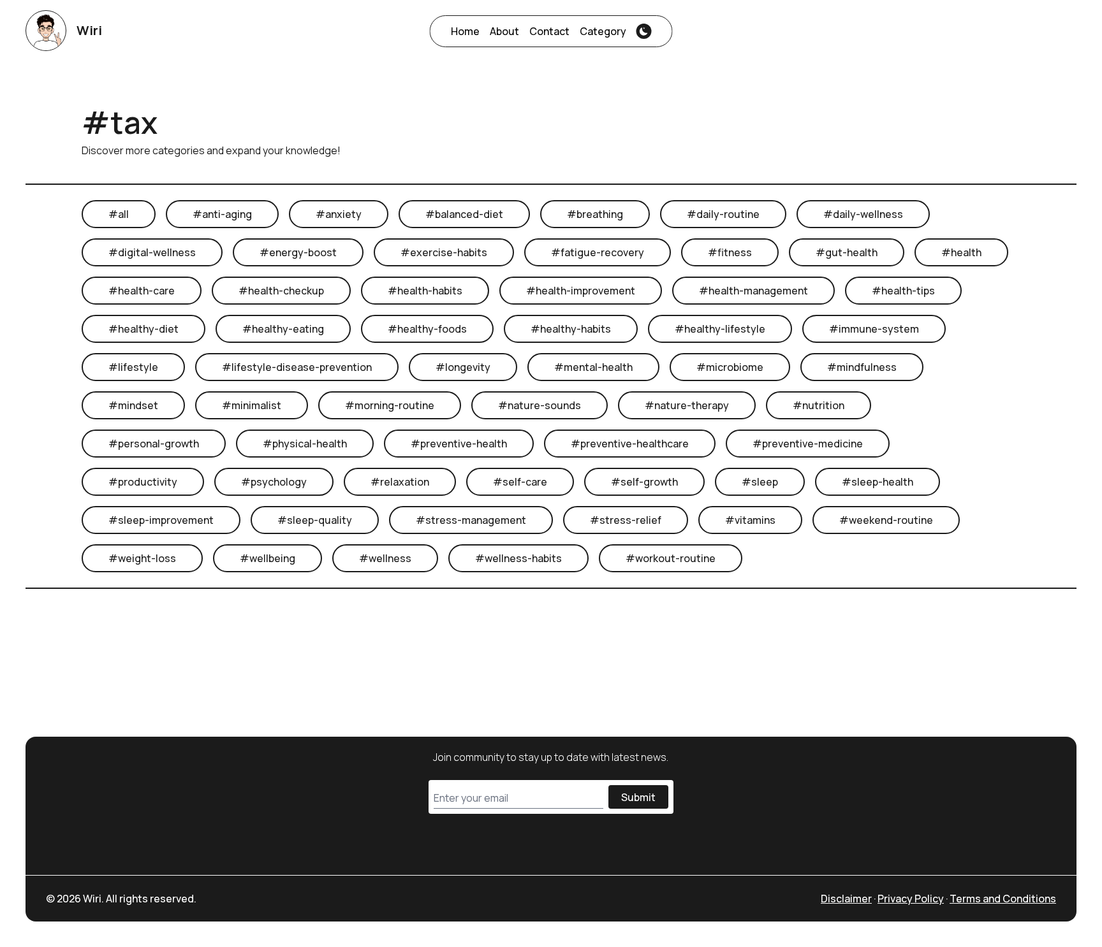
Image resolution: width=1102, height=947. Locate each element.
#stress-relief (625, 520)
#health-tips (903, 291)
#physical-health (305, 444)
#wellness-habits (518, 558)
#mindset (133, 405)
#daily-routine (723, 214)
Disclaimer (846, 899)
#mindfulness (862, 367)
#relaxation (400, 482)
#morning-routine (389, 405)
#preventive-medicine (808, 444)
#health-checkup (281, 291)
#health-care (141, 291)
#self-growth (644, 482)
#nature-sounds (539, 405)
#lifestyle (133, 367)
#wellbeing (267, 558)
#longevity (463, 367)
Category (603, 31)
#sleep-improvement (161, 520)
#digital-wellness (152, 252)
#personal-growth (153, 444)
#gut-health (847, 252)
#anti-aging (222, 214)
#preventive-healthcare (630, 444)
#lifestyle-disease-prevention (297, 367)
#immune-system (874, 329)
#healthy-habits (571, 329)
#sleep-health (877, 482)
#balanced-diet (464, 214)
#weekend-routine (886, 520)
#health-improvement (580, 291)
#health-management (753, 291)
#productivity (142, 482)
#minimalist (251, 405)
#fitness (730, 252)
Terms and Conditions (1003, 899)
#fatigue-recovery (597, 252)
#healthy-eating (283, 329)
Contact (549, 31)
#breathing (595, 214)
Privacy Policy (911, 899)
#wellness (385, 558)
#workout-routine (671, 558)
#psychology (274, 482)
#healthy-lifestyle (720, 329)
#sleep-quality (314, 520)
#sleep (760, 482)
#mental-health (593, 367)
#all (118, 214)
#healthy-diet (143, 329)
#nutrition (818, 405)
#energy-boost (298, 252)
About (504, 31)
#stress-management (471, 520)
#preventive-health (459, 444)
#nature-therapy (687, 405)
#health (961, 252)
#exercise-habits (443, 252)
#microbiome (729, 367)
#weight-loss (142, 558)
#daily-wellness (863, 214)
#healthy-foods (427, 329)
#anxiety (339, 214)
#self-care (520, 482)
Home (465, 31)
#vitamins (750, 520)
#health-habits (425, 291)
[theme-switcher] (644, 31)
